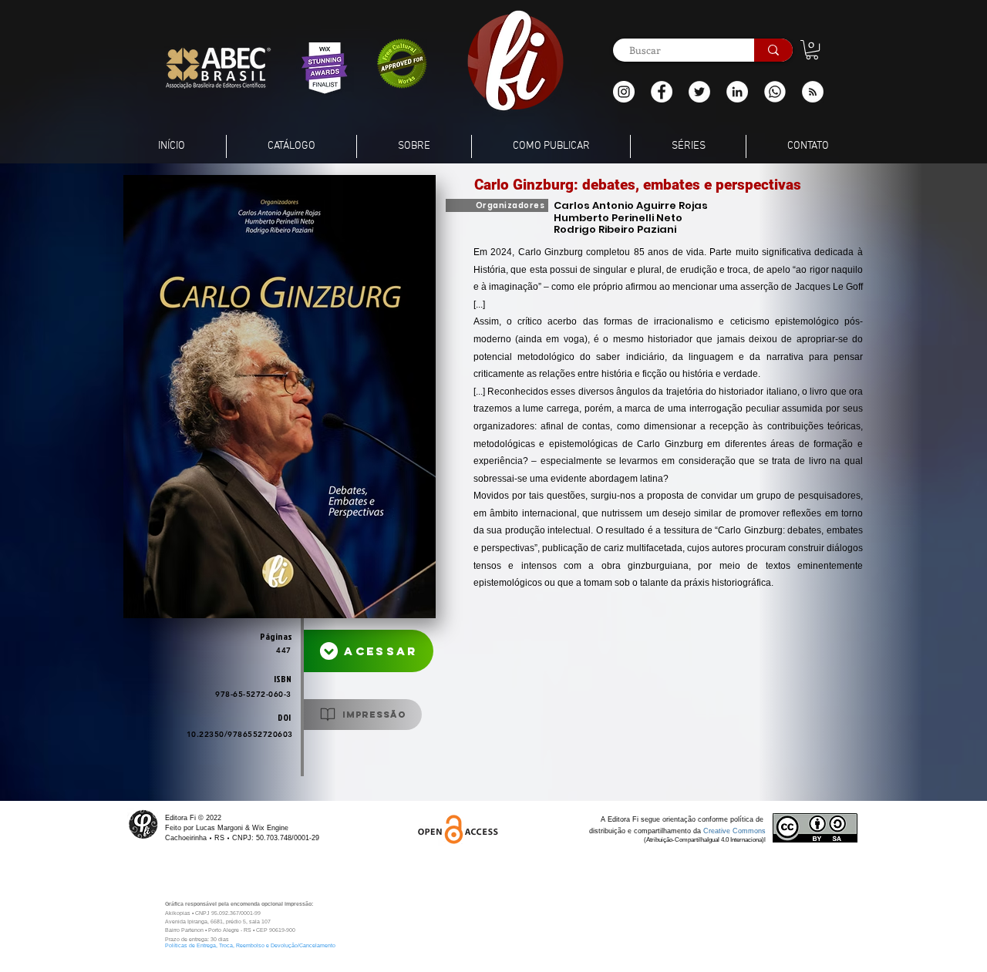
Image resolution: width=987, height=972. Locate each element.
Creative (718, 831)
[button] (813, 92)
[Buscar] (773, 50)
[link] (812, 49)
